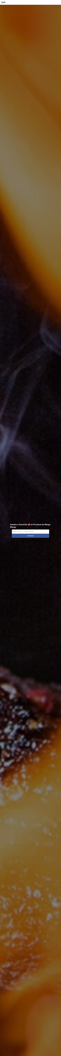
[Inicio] (3, 2)
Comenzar (30, 535)
